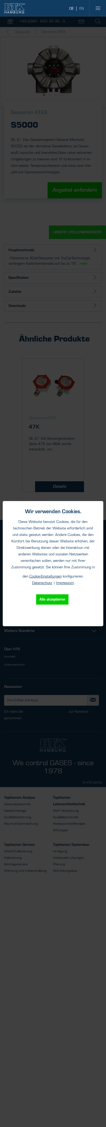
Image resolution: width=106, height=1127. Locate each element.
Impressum (65, 583)
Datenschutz (42, 583)
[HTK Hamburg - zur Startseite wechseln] (14, 8)
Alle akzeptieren (52, 599)
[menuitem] (98, 8)
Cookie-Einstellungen (45, 576)
